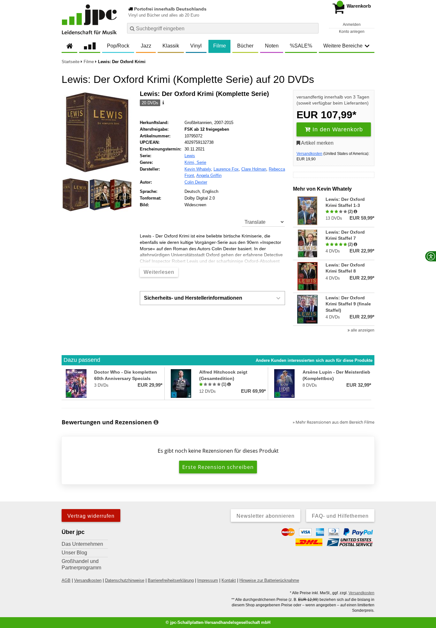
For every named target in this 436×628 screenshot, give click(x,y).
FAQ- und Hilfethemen (340, 516)
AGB (66, 580)
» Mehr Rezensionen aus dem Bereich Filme (333, 422)
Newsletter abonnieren (266, 516)
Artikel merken (317, 143)
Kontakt (229, 580)
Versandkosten (309, 153)
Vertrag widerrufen (91, 516)
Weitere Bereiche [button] (343, 45)
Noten (272, 45)
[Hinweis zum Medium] (163, 103)
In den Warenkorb (337, 129)
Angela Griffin (209, 175)
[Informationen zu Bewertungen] (156, 422)
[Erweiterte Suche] (313, 28)
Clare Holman (253, 169)
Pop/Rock (118, 45)
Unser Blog (74, 552)
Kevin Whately (197, 169)
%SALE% (301, 45)
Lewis (189, 155)
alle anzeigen (362, 330)
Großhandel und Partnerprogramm (81, 564)
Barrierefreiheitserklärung (171, 580)
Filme (219, 45)
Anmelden (352, 24)
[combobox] (223, 28)
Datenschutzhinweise (124, 580)
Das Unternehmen (82, 544)
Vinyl (196, 45)
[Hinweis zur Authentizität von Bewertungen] (355, 212)
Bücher (245, 45)
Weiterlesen (159, 272)
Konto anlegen (352, 31)
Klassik (170, 45)
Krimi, (190, 162)
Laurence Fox (226, 169)
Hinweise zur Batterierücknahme (269, 580)
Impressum (207, 580)
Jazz (146, 45)
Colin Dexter (195, 182)
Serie (201, 162)
